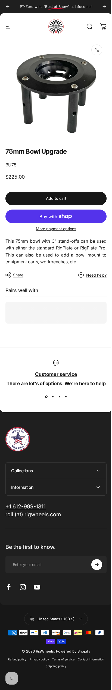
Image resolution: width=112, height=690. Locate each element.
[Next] (104, 6)
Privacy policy (37, 655)
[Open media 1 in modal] (96, 50)
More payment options (56, 228)
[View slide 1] (46, 397)
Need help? (96, 275)
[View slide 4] (66, 397)
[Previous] (8, 6)
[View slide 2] (52, 397)
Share (18, 275)
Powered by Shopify (71, 647)
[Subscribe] (92, 560)
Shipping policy (54, 662)
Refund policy (15, 655)
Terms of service (61, 655)
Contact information (89, 655)
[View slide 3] (59, 397)
